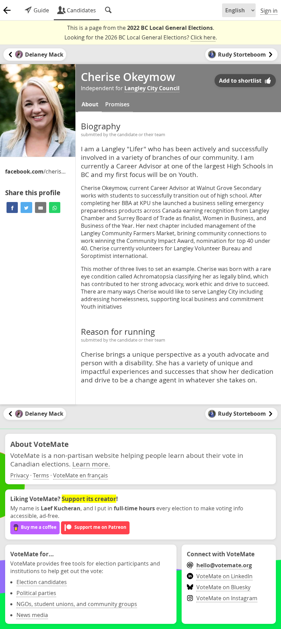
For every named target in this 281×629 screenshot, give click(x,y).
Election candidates (41, 582)
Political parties (36, 593)
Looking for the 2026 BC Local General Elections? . (140, 37)
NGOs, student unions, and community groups (76, 604)
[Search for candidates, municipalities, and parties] (108, 10)
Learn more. (91, 464)
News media (32, 615)
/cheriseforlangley (36, 171)
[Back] (7, 10)
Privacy (19, 475)
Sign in (269, 10)
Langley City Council (152, 88)
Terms (41, 475)
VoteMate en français (80, 475)
